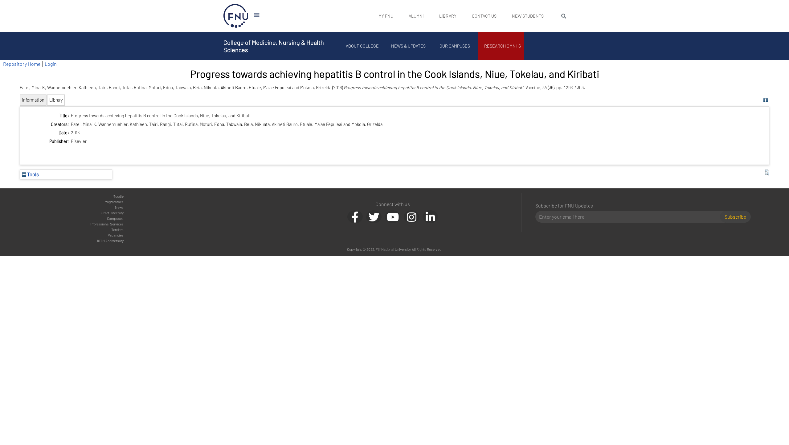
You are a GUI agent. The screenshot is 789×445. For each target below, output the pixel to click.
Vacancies (116, 235)
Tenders (117, 229)
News (119, 207)
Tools (32, 174)
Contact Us (484, 16)
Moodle (118, 196)
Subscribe (735, 217)
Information (33, 100)
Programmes (114, 201)
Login (51, 64)
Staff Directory (112, 213)
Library (447, 16)
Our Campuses (454, 45)
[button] (767, 173)
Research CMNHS (502, 45)
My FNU (385, 16)
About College (362, 45)
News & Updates (408, 45)
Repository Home (21, 64)
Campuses (115, 218)
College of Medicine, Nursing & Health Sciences (273, 46)
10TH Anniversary (110, 240)
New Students (528, 16)
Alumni (416, 16)
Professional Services (107, 224)
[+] (765, 100)
